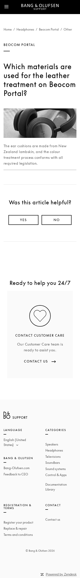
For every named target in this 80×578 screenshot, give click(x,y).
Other (68, 29)
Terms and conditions (18, 535)
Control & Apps (56, 475)
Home (8, 29)
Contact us (52, 519)
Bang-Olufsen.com (17, 468)
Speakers (51, 444)
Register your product (18, 522)
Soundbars (52, 462)
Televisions (53, 456)
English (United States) (15, 442)
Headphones (25, 29)
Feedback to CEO (16, 474)
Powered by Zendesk (61, 574)
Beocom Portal (49, 29)
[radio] (23, 220)
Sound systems (55, 469)
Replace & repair (15, 528)
